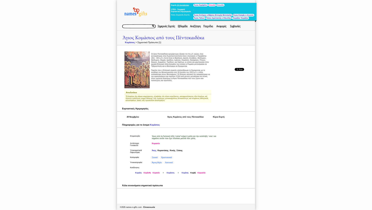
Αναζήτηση (195, 26)
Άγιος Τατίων (199, 18)
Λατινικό (169, 162)
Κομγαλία (201, 173)
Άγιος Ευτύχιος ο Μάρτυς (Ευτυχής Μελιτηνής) (213, 15)
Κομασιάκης (163, 150)
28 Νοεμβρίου (133, 117)
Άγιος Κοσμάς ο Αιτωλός (243, 15)
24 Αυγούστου (183, 5)
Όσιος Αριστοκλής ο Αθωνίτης (218, 18)
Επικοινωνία (149, 207)
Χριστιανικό (166, 157)
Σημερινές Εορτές (166, 26)
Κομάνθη (147, 173)
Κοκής (172, 150)
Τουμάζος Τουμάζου (240, 18)
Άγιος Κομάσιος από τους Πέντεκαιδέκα (163, 38)
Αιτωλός (220, 5)
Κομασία (156, 143)
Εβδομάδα (182, 26)
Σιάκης (180, 150)
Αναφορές (221, 26)
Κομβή (193, 173)
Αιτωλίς (212, 5)
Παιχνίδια (208, 26)
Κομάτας (185, 173)
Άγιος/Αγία (157, 162)
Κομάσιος (130, 42)
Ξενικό (155, 157)
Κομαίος (138, 173)
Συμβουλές (235, 26)
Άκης (154, 150)
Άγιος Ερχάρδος (200, 5)
